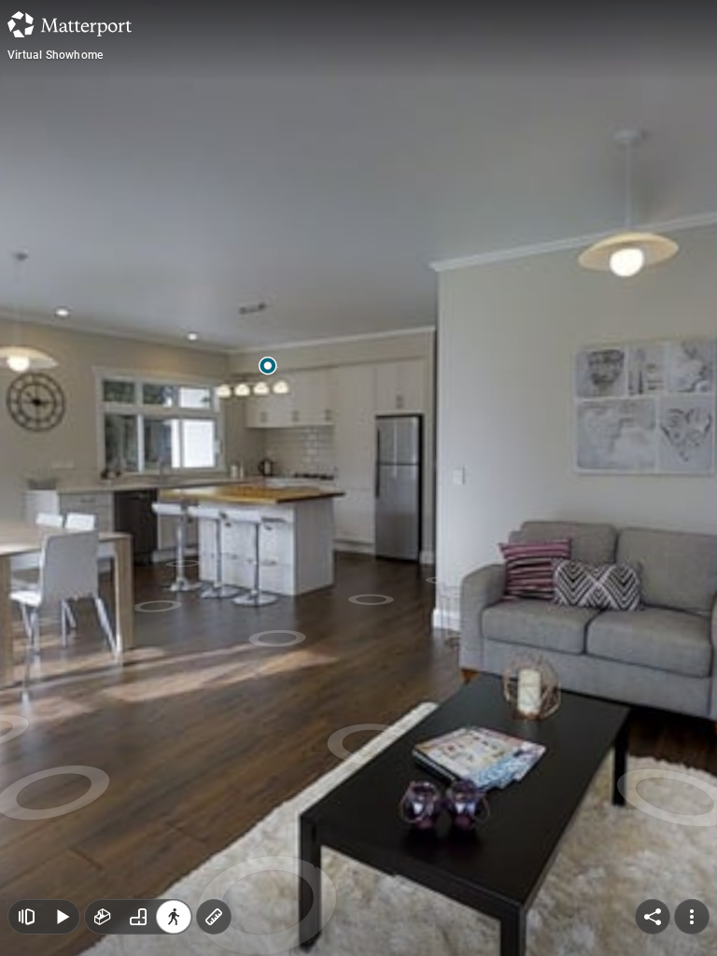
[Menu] (692, 917)
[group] (138, 917)
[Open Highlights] (26, 917)
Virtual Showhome (55, 55)
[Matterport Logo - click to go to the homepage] (69, 24)
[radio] (102, 917)
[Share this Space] (652, 917)
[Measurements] (214, 917)
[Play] (61, 917)
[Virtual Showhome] (358, 478)
